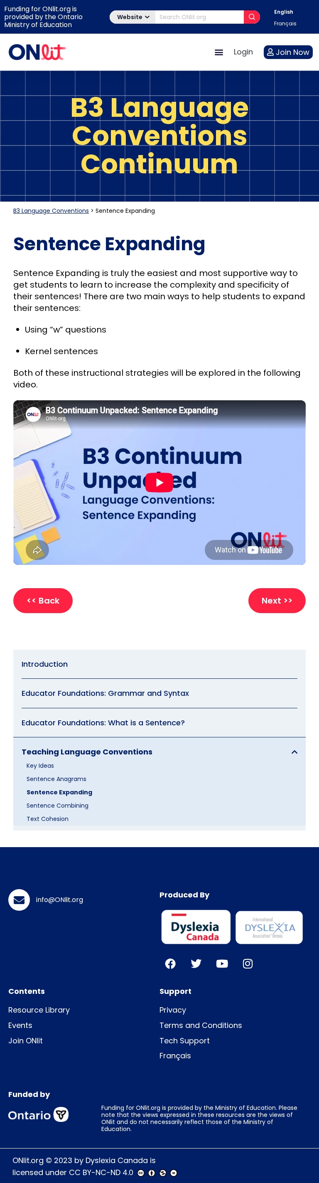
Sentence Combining (57, 805)
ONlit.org (28, 1160)
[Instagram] (247, 963)
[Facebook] (170, 963)
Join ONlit (25, 1040)
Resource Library (39, 1010)
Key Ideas (40, 766)
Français (175, 1055)
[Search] (252, 17)
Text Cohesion (48, 819)
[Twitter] (196, 963)
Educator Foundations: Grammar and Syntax (105, 693)
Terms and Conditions (201, 1025)
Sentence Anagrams (56, 779)
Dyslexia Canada (117, 1160)
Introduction (45, 664)
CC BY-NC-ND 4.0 (101, 1172)
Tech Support (185, 1040)
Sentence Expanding (59, 792)
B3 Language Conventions (51, 211)
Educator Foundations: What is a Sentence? (103, 722)
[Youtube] (222, 963)
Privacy (173, 1010)
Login (243, 52)
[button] (219, 52)
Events (20, 1025)
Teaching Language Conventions (87, 752)
